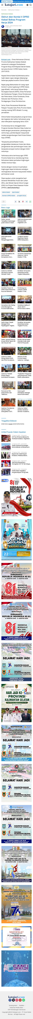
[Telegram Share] (26, 201)
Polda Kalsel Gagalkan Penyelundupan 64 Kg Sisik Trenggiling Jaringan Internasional (20, 471)
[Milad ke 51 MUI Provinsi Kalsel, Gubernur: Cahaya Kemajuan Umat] (25, 351)
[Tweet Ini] (19, 201)
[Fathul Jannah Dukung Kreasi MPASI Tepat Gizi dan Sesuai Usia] (8, 334)
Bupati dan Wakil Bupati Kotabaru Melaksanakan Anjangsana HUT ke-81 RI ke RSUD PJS (20, 454)
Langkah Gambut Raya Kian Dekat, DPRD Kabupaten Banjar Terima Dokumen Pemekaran (24, 238)
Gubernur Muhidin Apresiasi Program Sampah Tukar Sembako (7, 272)
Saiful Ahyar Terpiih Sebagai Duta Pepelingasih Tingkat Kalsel (7, 324)
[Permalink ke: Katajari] (2, 26)
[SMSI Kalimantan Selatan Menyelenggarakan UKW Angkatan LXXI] (8, 231)
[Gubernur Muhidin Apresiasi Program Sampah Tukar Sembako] (8, 265)
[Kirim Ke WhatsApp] (30, 201)
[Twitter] (13, 1000)
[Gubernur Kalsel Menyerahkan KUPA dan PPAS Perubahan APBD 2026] (8, 351)
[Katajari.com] (13, 4)
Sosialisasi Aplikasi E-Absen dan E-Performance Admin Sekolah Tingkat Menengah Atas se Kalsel (24, 306)
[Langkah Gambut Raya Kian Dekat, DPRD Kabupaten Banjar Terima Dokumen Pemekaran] (25, 231)
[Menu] (2, 4)
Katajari (7, 26)
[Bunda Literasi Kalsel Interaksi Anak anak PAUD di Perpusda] (25, 334)
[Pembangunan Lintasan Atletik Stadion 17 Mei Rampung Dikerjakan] (25, 282)
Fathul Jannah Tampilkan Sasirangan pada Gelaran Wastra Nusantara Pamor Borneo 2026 (8, 221)
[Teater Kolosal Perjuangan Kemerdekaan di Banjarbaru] (6, 446)
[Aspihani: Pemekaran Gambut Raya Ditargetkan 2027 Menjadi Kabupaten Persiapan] (8, 402)
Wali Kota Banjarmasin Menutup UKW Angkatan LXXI (25, 220)
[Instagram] (16, 1000)
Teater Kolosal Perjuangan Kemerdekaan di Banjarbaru (21, 446)
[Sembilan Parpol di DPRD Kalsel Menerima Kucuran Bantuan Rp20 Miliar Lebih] (8, 282)
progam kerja (21, 195)
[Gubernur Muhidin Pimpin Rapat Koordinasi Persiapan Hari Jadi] (8, 368)
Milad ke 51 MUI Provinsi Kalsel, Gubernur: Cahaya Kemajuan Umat (23, 358)
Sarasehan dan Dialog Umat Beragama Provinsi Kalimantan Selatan (8, 306)
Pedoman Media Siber (16, 1007)
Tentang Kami (13, 1005)
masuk (10, 424)
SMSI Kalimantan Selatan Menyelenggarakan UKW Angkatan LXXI (7, 238)
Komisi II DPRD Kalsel (8, 195)
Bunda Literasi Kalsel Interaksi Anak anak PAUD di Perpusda (24, 341)
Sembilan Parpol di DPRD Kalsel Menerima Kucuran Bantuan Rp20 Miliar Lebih (8, 289)
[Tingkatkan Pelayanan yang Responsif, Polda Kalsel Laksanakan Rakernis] (25, 368)
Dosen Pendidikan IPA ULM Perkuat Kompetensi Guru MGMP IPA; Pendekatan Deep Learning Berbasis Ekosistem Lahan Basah (8, 255)
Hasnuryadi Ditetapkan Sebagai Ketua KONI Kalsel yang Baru (24, 392)
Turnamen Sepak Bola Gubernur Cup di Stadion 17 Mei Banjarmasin (24, 255)
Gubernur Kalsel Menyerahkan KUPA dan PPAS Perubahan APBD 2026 (7, 358)
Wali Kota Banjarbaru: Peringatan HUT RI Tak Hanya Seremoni (21, 463)
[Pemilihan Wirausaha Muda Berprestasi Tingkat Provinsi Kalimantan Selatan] (25, 317)
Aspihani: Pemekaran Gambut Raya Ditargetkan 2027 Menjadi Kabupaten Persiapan (7, 409)
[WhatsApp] (23, 1000)
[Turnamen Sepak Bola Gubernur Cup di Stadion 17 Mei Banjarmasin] (25, 248)
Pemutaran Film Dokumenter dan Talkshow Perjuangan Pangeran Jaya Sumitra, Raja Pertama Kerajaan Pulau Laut (8, 392)
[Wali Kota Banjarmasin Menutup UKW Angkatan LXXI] (25, 214)
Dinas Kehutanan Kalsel (16, 26)
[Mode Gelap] (27, 4)
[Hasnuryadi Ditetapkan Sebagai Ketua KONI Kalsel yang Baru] (25, 385)
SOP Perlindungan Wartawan (16, 1009)
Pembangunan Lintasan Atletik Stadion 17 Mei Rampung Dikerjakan (24, 289)
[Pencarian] (31, 4)
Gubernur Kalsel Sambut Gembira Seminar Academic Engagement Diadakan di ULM (23, 409)
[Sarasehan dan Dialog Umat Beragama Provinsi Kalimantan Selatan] (8, 299)
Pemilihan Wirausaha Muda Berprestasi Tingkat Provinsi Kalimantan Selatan (24, 324)
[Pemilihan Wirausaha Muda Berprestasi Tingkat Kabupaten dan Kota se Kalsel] (25, 265)
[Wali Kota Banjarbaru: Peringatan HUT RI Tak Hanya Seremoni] (6, 463)
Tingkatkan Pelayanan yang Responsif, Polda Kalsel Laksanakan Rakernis (24, 375)
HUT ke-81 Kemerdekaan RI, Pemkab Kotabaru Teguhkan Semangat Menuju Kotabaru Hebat (21, 437)
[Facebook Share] (15, 201)
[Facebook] (10, 1000)
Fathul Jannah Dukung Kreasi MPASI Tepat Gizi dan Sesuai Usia (8, 341)
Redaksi (21, 1005)
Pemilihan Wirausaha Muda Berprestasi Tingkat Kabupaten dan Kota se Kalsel (24, 272)
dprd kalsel (15, 192)
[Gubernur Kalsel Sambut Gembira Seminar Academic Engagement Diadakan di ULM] (25, 402)
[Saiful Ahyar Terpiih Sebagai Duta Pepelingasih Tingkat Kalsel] (8, 317)
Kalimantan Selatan (7, 14)
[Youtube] (20, 1000)
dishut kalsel (6, 192)
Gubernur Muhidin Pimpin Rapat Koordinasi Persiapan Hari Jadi (7, 375)
